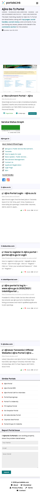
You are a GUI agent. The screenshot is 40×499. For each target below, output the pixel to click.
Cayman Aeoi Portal (11, 420)
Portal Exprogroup (10, 397)
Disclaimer (27, 485)
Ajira (6, 170)
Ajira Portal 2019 (10, 388)
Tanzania (8, 151)
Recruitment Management (14, 159)
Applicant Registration (13, 165)
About (15, 485)
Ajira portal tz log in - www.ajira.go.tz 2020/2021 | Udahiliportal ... (16, 288)
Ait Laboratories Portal (12, 415)
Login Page (9, 168)
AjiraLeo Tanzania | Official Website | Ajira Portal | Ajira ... (17, 351)
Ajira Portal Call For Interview (14, 393)
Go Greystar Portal (11, 411)
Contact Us (9, 162)
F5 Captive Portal (10, 406)
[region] (20, 48)
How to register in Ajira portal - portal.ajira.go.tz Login (20, 253)
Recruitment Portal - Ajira (18, 95)
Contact (22, 490)
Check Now (32, 113)
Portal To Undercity (11, 401)
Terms (30, 488)
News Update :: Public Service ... (16, 157)
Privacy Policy (17, 488)
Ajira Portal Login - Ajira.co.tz (20, 193)
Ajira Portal (8, 384)
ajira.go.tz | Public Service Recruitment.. (19, 149)
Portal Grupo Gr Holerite (13, 424)
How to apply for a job (13, 154)
